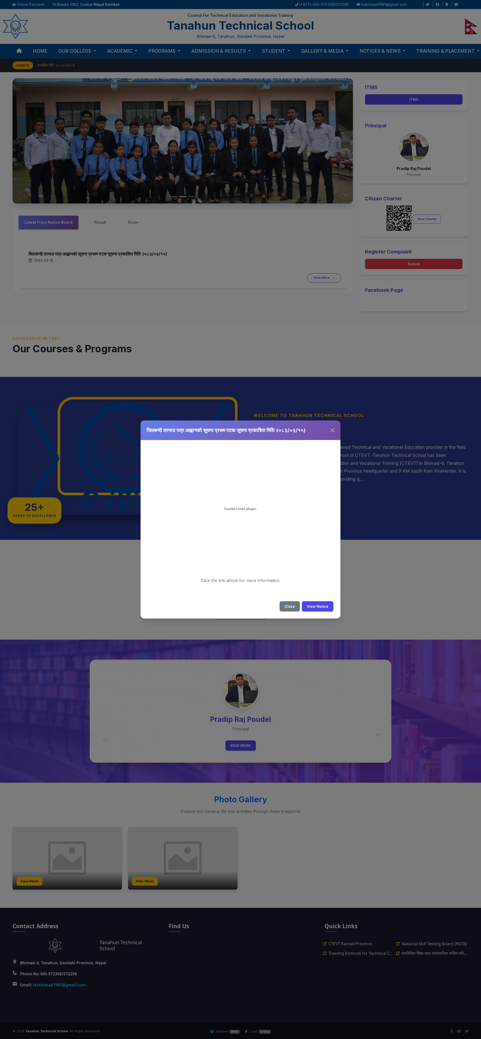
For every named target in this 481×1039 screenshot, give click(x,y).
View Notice (317, 606)
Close (290, 606)
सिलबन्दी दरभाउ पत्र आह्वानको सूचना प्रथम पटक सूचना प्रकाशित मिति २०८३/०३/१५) (226, 430)
